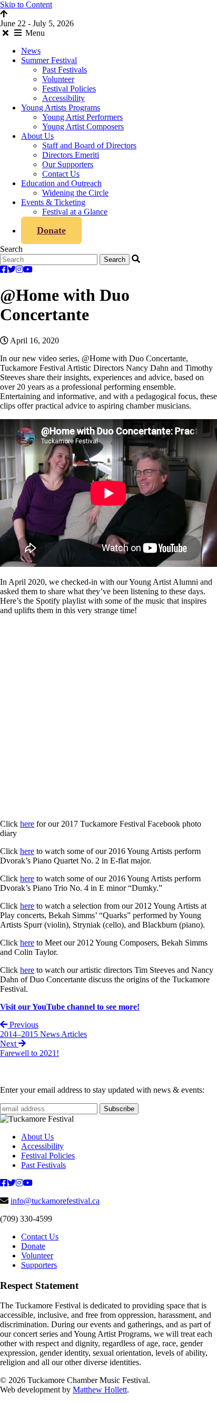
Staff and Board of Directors (89, 145)
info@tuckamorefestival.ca (55, 1200)
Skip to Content (26, 4)
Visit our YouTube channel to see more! (70, 1006)
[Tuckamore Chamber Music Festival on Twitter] (11, 269)
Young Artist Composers (83, 126)
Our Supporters (67, 164)
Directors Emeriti (70, 154)
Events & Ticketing (53, 202)
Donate (51, 230)
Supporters (39, 1264)
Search (11, 249)
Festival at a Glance (74, 211)
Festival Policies (69, 88)
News (31, 50)
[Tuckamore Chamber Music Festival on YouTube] (28, 269)
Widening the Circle (75, 192)
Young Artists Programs (60, 107)
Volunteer (58, 79)
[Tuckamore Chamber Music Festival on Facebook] (3, 269)
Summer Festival (49, 60)
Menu (34, 32)
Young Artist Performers (82, 117)
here (27, 823)
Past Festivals (64, 69)
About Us (37, 135)
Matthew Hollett (100, 1389)
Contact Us (61, 173)
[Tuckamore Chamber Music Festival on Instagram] (19, 269)
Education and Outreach (61, 183)
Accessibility (63, 98)
